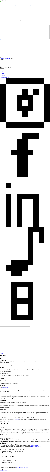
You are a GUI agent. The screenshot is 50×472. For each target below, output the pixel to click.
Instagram (1, 470)
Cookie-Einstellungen (16, 419)
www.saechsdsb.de (32, 463)
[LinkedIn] (25, 226)
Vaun (2, 71)
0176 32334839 (4, 386)
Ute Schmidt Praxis (4, 74)
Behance (4, 470)
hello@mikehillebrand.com (5, 387)
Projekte (2, 466)
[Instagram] (25, 127)
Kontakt (9, 466)
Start (0, 466)
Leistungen (6, 466)
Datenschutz (21, 467)
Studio (4, 466)
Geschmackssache (4, 72)
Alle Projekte (3, 75)
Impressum (18, 467)
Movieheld (3, 73)
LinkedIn (6, 470)
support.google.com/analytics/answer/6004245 (35, 446)
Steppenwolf (3, 70)
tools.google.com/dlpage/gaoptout (34, 445)
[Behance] (25, 325)
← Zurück (1, 353)
